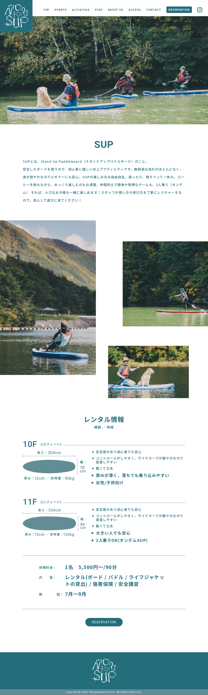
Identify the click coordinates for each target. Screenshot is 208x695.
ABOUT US (115, 9)
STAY (99, 9)
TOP (46, 9)
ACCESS (135, 9)
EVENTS (61, 9)
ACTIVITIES (81, 9)
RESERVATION (179, 9)
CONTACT (153, 9)
